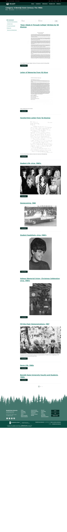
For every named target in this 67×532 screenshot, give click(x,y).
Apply (55, 410)
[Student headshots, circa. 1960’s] (40, 254)
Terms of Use (23, 412)
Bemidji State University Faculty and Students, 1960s (39, 376)
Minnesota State (24, 425)
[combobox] (29, 21)
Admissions (45, 3)
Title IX (22, 414)
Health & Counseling (34, 411)
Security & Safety (34, 410)
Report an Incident (24, 415)
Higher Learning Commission (56, 422)
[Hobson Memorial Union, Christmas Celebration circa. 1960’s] (40, 299)
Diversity (32, 415)
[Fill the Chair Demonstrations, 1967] (40, 339)
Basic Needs (43, 415)
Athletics (59, 3)
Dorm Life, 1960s (27, 365)
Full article (24, 65)
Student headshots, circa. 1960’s (33, 235)
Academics (38, 3)
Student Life (52, 3)
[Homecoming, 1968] (40, 216)
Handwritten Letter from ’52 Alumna (35, 118)
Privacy (22, 410)
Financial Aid (33, 412)
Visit (55, 413)
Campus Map (43, 411)
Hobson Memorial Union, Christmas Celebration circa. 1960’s (40, 279)
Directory (42, 410)
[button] (60, 1)
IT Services (43, 414)
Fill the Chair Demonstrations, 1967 (34, 324)
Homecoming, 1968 (28, 203)
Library (42, 412)
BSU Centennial (11, 9)
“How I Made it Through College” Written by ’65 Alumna (39, 26)
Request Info (55, 415)
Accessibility (23, 411)
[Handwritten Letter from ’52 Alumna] (40, 136)
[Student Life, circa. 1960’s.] (40, 180)
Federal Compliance (24, 416)
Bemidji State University (11, 410)
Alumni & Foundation (44, 416)
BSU (7, 9)
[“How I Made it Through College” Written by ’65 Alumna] (40, 45)
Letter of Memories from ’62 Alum (34, 72)
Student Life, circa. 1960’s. (30, 163)
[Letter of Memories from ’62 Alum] (40, 91)
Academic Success (34, 414)
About (32, 3)
